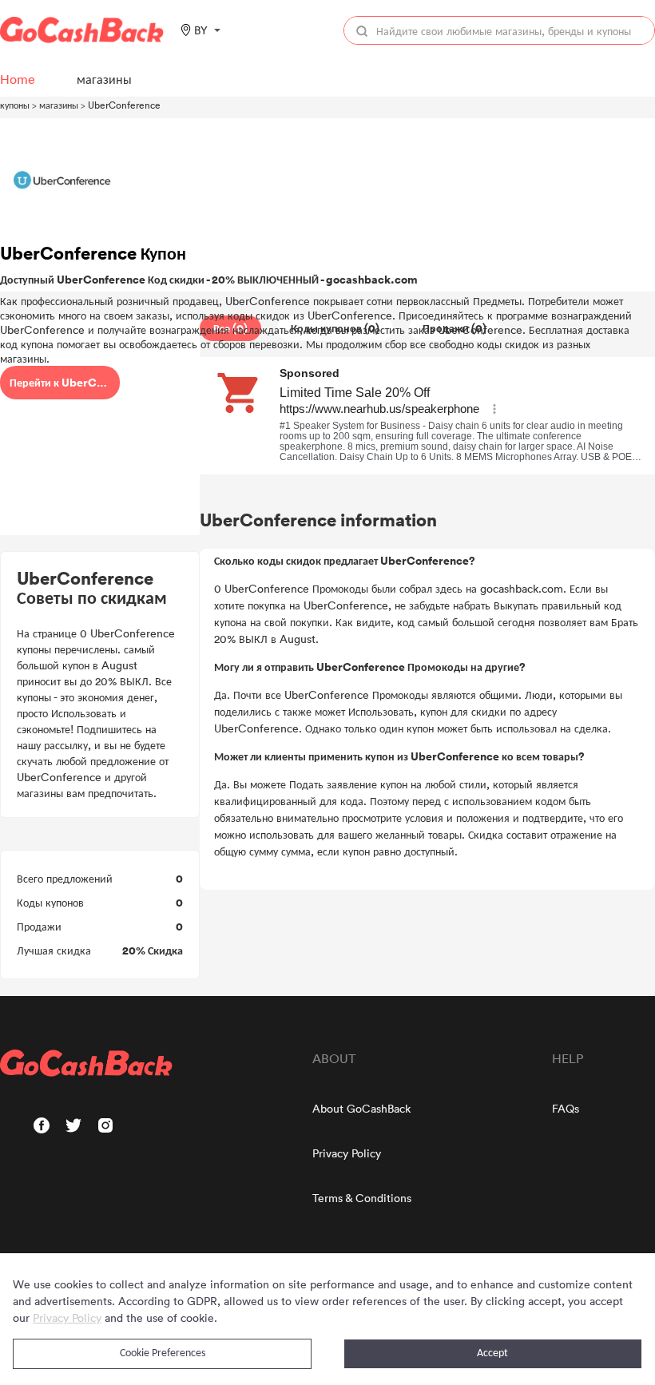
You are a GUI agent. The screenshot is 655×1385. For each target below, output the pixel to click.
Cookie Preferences (162, 1353)
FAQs (565, 1108)
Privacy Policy (346, 1153)
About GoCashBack (361, 1108)
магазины (58, 104)
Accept (492, 1353)
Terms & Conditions (361, 1197)
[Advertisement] (100, 426)
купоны (15, 104)
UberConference (124, 104)
